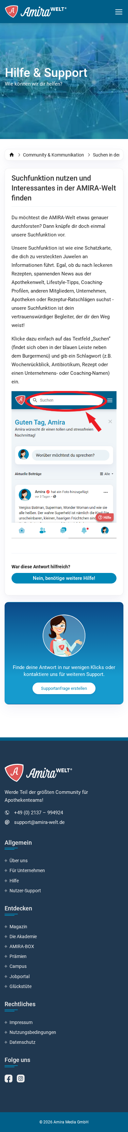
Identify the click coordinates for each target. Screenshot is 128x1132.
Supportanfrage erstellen (64, 688)
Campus (18, 966)
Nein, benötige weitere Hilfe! (64, 578)
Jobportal (20, 976)
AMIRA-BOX (22, 946)
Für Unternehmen (27, 870)
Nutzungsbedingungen (33, 1032)
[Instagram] (21, 1077)
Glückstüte (21, 986)
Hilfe (14, 880)
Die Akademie (23, 936)
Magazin (18, 926)
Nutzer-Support (25, 890)
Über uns (19, 860)
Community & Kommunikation (53, 155)
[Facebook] (9, 1077)
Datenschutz (22, 1042)
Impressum (21, 1022)
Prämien (18, 956)
